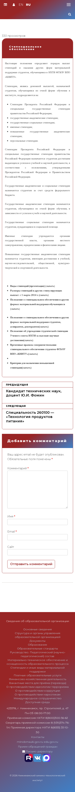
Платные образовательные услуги (37, 675)
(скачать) (43, 295)
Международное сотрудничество (38, 698)
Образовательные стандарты (37, 648)
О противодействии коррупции (37, 690)
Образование (37, 644)
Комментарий (18, 468)
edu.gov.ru (51, 742)
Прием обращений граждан (37, 746)
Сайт (10, 547)
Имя (11, 516)
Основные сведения (37, 629)
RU (28, 5)
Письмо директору (39, 751)
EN (21, 5)
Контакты (37, 737)
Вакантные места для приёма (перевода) (37, 683)
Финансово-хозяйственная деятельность (37, 679)
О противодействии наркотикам (37, 694)
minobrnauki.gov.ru (30, 742)
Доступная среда (37, 702)
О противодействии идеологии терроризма (37, 687)
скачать (50, 286)
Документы (37, 641)
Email (12, 531)
